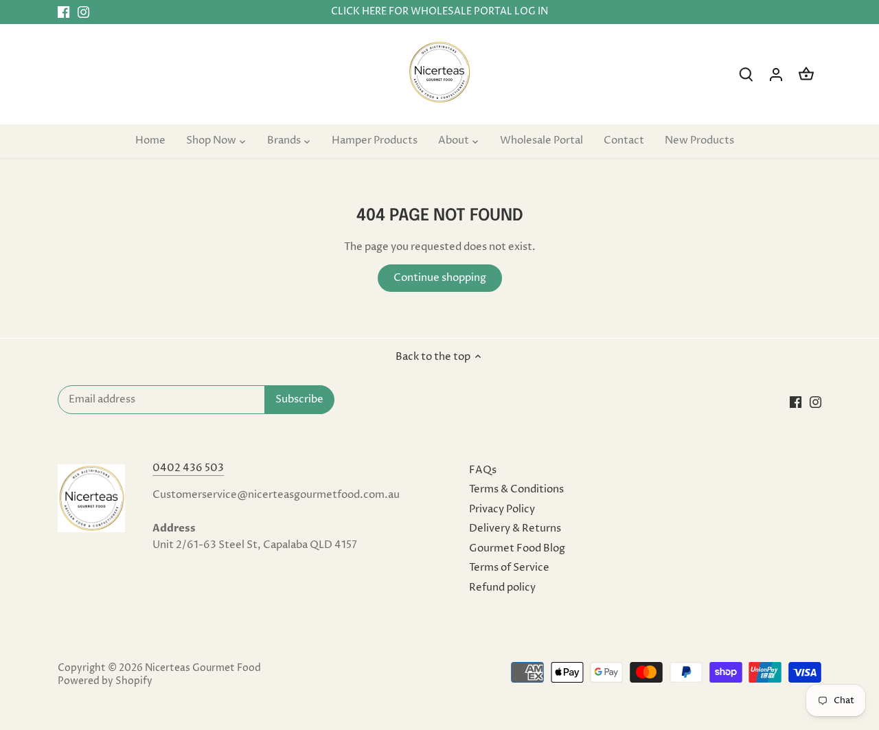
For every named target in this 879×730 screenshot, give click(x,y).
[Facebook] (63, 12)
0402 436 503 (188, 468)
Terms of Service (509, 567)
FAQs (482, 470)
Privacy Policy (502, 509)
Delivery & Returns (515, 528)
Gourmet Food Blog (517, 548)
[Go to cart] (806, 74)
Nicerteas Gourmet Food (203, 668)
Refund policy (502, 587)
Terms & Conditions (516, 489)
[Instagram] (83, 12)
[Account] (776, 74)
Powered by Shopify (105, 681)
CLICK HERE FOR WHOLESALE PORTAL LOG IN (439, 12)
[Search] (746, 74)
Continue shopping (439, 278)
